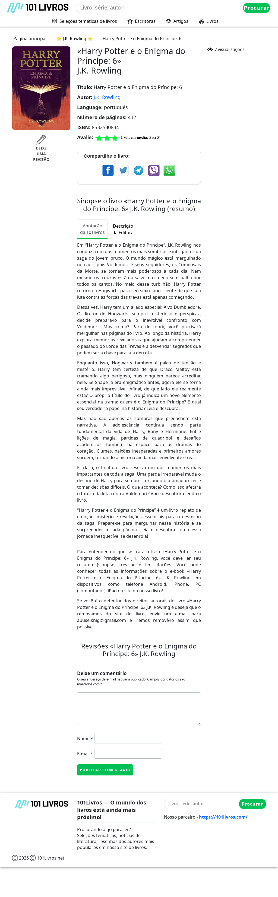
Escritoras (145, 21)
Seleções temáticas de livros (88, 21)
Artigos (180, 21)
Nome (85, 739)
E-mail (85, 754)
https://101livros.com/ (223, 817)
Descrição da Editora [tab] (123, 229)
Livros (212, 21)
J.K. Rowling (107, 97)
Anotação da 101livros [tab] (92, 229)
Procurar (257, 7)
